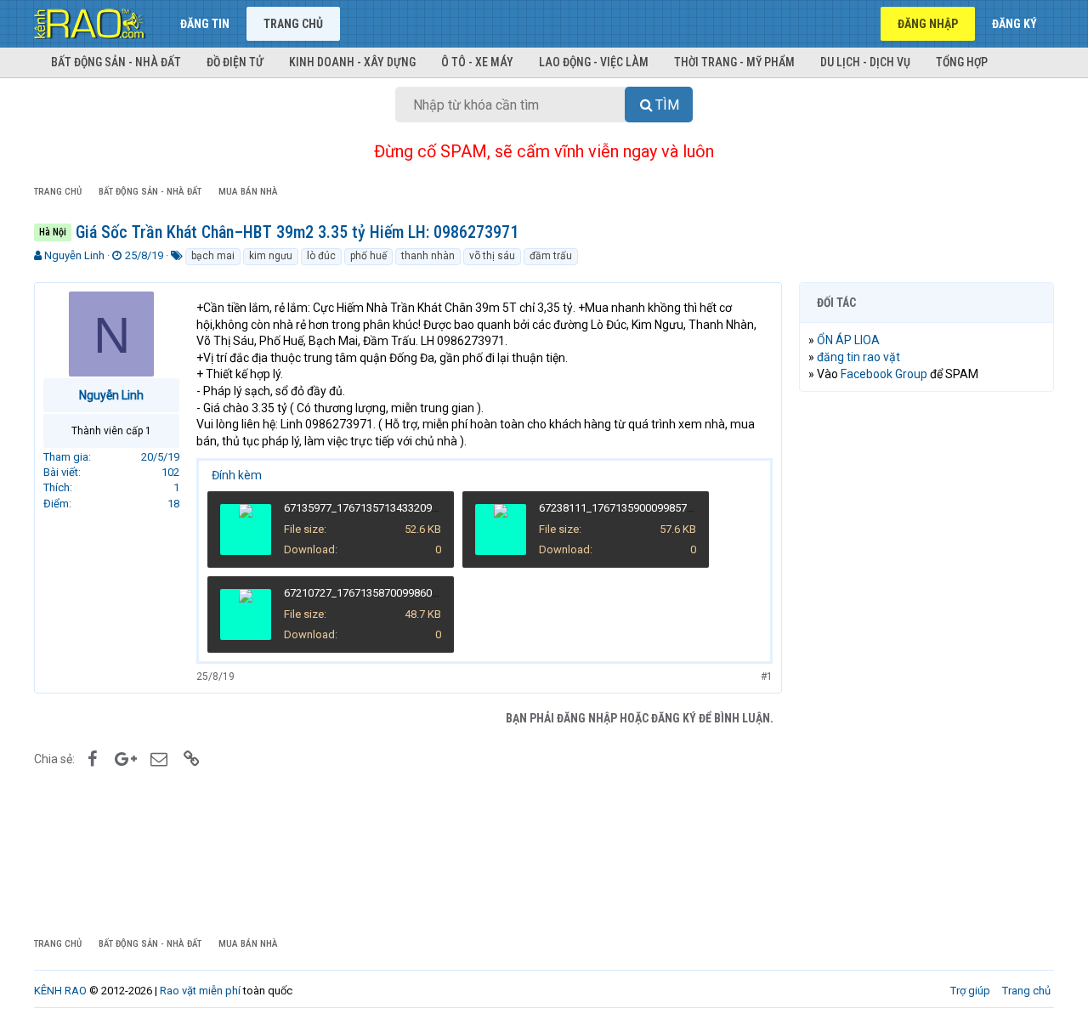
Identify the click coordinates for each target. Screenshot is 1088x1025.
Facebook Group (884, 374)
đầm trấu (551, 256)
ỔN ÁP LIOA (848, 340)
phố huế (368, 256)
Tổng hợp (962, 62)
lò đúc (321, 256)
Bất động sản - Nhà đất (116, 62)
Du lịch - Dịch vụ (865, 62)
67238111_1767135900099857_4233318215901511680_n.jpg (687, 507)
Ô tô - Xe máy (477, 62)
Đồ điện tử (235, 62)
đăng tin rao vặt (858, 357)
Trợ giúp (970, 990)
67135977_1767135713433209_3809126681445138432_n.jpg (432, 507)
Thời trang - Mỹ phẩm (734, 62)
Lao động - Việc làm (594, 62)
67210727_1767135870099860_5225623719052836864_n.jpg (432, 592)
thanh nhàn (428, 256)
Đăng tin (205, 24)
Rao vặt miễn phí (200, 990)
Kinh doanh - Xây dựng (352, 62)
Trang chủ (293, 24)
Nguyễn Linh (74, 255)
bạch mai (213, 256)
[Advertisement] (926, 664)
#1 (767, 676)
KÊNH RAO (60, 990)
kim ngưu (270, 256)
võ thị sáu (492, 256)
